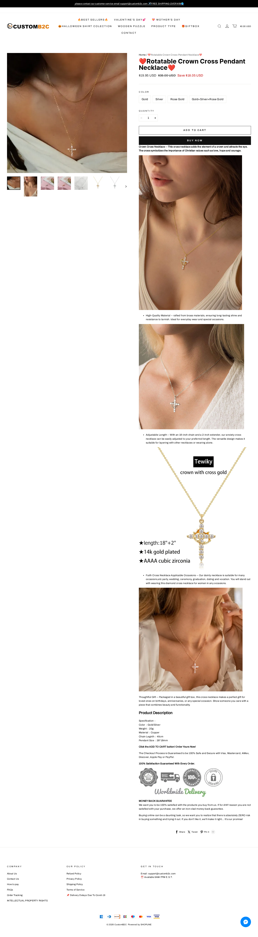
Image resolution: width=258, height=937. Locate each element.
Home (142, 55)
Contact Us (13, 879)
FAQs (10, 890)
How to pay (13, 884)
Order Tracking (15, 895)
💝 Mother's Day (166, 19)
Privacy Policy (74, 879)
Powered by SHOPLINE (140, 924)
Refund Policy (74, 873)
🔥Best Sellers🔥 (93, 19)
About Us (12, 873)
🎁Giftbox (191, 26)
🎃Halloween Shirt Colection (85, 26)
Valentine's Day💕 (130, 19)
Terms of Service (75, 890)
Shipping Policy (75, 884)
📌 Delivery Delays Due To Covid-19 (86, 895)
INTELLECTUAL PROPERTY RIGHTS (27, 900)
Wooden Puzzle (131, 26)
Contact (129, 33)
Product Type (163, 26)
